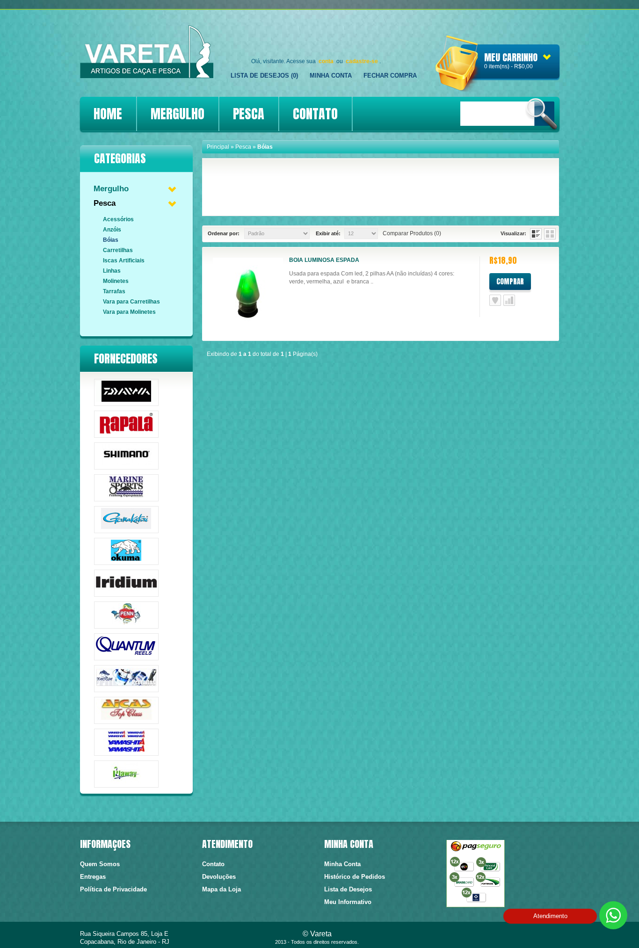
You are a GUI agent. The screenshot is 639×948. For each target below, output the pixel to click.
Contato (213, 864)
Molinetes (116, 281)
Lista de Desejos (495, 300)
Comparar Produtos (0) (412, 233)
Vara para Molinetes (129, 312)
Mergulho (111, 188)
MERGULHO (177, 113)
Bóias (110, 240)
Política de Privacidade (113, 889)
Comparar (509, 300)
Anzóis (112, 229)
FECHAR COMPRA (390, 75)
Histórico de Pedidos (354, 876)
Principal (218, 147)
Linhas (112, 271)
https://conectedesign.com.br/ (528, 936)
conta (326, 61)
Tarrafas (114, 291)
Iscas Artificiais (124, 260)
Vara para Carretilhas (131, 301)
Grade (550, 233)
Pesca (105, 203)
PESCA (248, 113)
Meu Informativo (347, 901)
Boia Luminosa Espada (324, 260)
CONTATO (315, 113)
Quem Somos (100, 864)
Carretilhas (118, 250)
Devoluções (219, 876)
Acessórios (118, 219)
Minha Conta (331, 75)
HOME (108, 113)
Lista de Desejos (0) (264, 75)
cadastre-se (362, 61)
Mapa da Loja (221, 889)
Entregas (93, 876)
